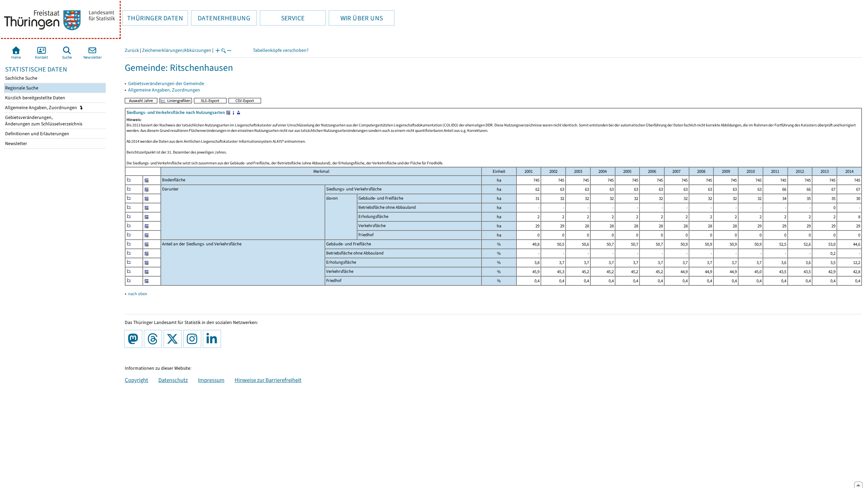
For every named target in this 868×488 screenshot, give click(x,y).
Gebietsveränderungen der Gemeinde (166, 83)
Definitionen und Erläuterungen (36, 133)
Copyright (136, 380)
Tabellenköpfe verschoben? (281, 50)
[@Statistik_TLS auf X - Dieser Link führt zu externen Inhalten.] (174, 338)
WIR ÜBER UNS (356, 18)
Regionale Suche (21, 88)
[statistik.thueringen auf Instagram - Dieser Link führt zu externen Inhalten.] (193, 338)
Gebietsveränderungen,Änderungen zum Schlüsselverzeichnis (43, 120)
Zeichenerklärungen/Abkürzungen (176, 50)
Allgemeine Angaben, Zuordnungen (41, 107)
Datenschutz (173, 380)
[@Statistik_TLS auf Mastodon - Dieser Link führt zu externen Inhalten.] (134, 338)
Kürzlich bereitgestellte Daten (34, 98)
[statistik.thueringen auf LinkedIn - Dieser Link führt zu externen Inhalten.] (213, 338)
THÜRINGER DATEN (152, 18)
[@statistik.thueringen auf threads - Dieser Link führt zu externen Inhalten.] (154, 338)
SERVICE (282, 18)
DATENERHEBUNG (220, 18)
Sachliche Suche (20, 78)
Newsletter (15, 143)
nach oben (137, 294)
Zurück (132, 50)
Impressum (211, 380)
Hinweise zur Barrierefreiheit (268, 380)
